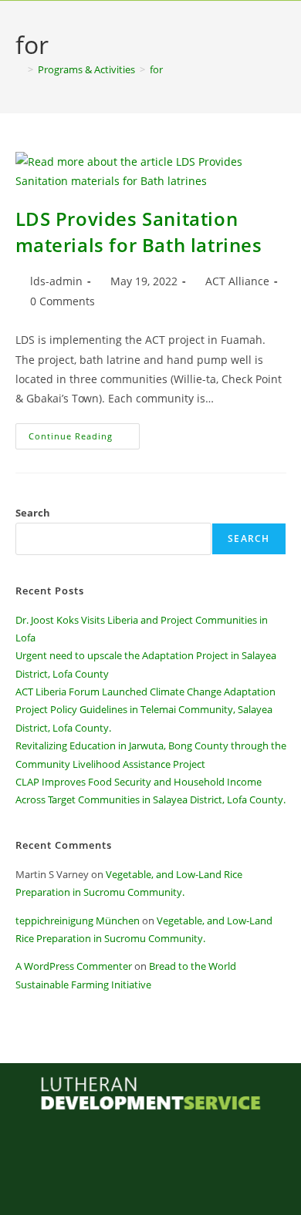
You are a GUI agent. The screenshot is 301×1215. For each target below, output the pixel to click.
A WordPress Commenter (73, 966)
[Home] (19, 69)
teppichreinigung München (77, 920)
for (156, 69)
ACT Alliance (237, 281)
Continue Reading (84, 432)
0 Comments (62, 301)
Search (32, 513)
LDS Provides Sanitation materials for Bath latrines (138, 231)
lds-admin (56, 281)
